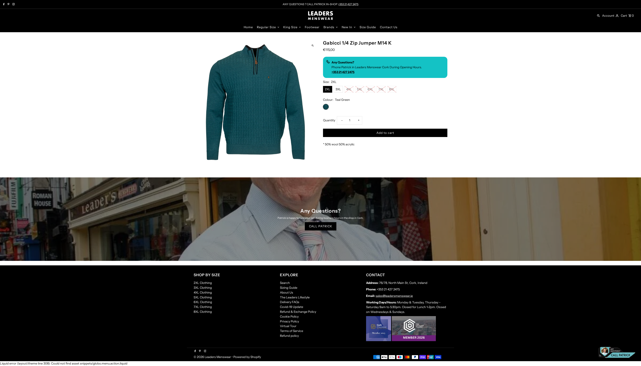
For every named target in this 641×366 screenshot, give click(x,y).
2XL (327, 89)
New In (347, 27)
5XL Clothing (203, 297)
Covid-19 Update (291, 307)
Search (285, 283)
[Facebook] (3, 4)
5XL (359, 89)
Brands (329, 27)
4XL (349, 89)
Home (248, 27)
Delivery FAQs (289, 302)
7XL (381, 89)
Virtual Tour (288, 326)
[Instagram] (13, 4)
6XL (370, 89)
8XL (392, 89)
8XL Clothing (203, 312)
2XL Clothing (203, 283)
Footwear (312, 27)
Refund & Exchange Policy (298, 312)
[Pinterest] (8, 4)
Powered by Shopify (247, 357)
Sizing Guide (288, 288)
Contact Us (388, 27)
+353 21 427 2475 (348, 4)
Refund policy (289, 336)
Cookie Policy (289, 316)
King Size (290, 27)
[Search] (598, 16)
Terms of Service (291, 331)
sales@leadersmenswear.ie (394, 296)
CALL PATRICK (320, 226)
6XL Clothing (203, 302)
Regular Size (266, 27)
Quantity (329, 120)
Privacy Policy (289, 321)
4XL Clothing (203, 292)
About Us (286, 292)
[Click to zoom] (312, 45)
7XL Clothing (203, 307)
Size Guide (368, 27)
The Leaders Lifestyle (295, 297)
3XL (338, 89)
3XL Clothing (203, 288)
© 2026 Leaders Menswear (213, 357)
